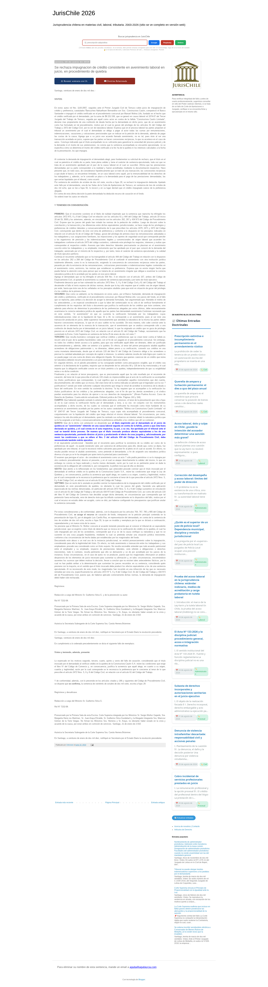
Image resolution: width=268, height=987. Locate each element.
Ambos (180, 43)
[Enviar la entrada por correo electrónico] (92, 745)
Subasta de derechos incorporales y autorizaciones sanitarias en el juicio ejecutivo (190, 691)
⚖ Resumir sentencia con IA (74, 81)
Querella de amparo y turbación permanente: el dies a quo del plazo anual (190, 385)
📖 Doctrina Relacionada (115, 81)
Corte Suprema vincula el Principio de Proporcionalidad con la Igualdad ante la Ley (191, 890)
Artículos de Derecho (183, 830)
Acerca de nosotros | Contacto (187, 826)
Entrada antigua (158, 802)
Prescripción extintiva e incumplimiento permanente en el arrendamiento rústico (188, 341)
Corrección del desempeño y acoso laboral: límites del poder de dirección (190, 478)
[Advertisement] (109, 776)
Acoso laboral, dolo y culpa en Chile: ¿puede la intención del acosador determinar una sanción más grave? (191, 430)
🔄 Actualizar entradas (183, 818)
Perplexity (167, 43)
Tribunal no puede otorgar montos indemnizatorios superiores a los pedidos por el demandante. (191, 871)
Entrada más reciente (64, 802)
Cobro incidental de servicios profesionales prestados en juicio (188, 779)
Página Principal (112, 802)
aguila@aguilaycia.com (143, 967)
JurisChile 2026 (74, 13)
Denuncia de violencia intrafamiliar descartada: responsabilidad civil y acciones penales (190, 736)
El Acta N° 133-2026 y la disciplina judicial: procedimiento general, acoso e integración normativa (188, 638)
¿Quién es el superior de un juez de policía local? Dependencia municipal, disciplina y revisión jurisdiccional (191, 529)
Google (154, 43)
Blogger (141, 979)
